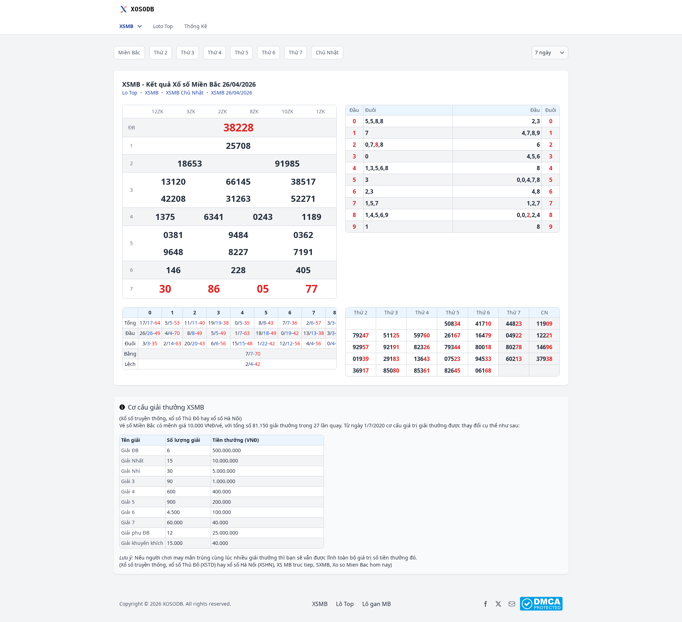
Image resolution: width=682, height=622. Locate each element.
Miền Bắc (129, 52)
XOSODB (173, 603)
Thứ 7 (295, 52)
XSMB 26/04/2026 (231, 92)
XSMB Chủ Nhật (185, 92)
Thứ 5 (241, 52)
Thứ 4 (214, 52)
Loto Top (163, 26)
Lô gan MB (376, 604)
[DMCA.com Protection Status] (541, 604)
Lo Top (129, 92)
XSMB (151, 92)
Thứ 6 (268, 52)
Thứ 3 (187, 52)
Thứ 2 (160, 52)
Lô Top (345, 604)
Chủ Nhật (327, 52)
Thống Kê (195, 26)
